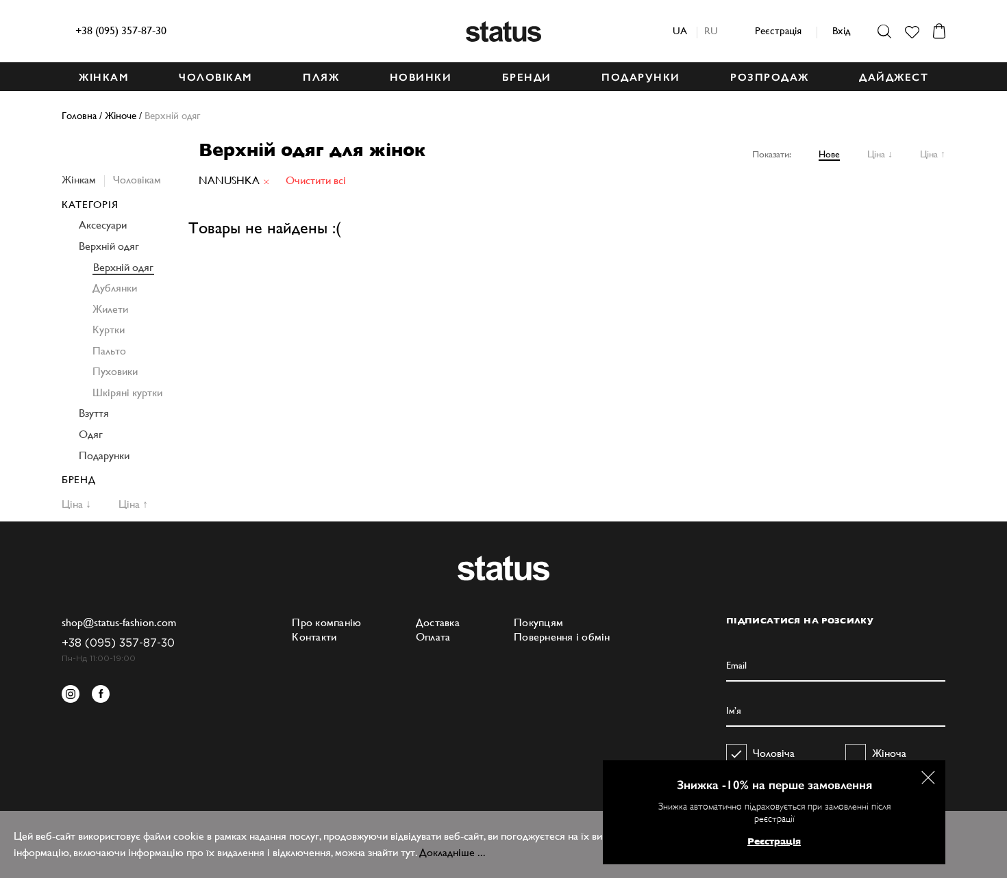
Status (503, 31)
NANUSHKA (229, 180)
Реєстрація (778, 30)
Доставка (438, 622)
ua (680, 30)
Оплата (433, 636)
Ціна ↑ (932, 154)
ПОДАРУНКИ (640, 77)
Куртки (108, 329)
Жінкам (79, 179)
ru (711, 30)
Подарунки (104, 455)
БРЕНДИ (526, 77)
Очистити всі (316, 180)
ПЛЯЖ (321, 77)
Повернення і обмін (562, 636)
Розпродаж (769, 77)
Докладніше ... (452, 852)
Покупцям (538, 622)
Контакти (314, 636)
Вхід (841, 30)
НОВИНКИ (421, 77)
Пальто (109, 350)
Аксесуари (103, 224)
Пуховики (115, 371)
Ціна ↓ (880, 154)
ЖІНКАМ (104, 77)
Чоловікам (137, 179)
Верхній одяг (109, 246)
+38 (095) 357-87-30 (120, 30)
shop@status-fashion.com (119, 622)
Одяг (91, 434)
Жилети (110, 308)
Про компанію (326, 622)
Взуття (94, 412)
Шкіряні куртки (127, 392)
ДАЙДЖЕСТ (893, 77)
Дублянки (114, 287)
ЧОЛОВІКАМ (216, 77)
